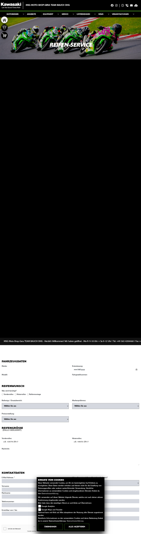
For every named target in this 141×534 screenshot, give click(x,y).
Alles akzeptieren (77, 527)
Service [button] (65, 14)
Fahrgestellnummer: (79, 375)
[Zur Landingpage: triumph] (4, 27)
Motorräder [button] (13, 14)
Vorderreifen (8, 394)
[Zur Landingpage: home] (4, 20)
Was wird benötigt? (9, 391)
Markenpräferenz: (79, 401)
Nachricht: (6, 449)
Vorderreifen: (7, 438)
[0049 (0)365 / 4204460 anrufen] (127, 5)
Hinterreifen (21, 394)
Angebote (31, 14)
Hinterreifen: (77, 438)
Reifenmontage (35, 394)
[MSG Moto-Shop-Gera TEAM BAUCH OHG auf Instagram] (116, 5)
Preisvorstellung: (8, 414)
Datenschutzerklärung (50, 494)
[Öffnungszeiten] (122, 5)
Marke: (4, 366)
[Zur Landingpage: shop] (4, 35)
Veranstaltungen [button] (120, 14)
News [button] (100, 14)
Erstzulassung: (77, 366)
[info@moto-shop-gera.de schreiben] (131, 5)
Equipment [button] (48, 14)
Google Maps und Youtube (52, 510)
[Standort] (136, 5)
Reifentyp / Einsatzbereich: (12, 401)
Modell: (5, 375)
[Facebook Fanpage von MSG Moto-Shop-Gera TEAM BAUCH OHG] (112, 5)
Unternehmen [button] (83, 14)
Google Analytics (48, 506)
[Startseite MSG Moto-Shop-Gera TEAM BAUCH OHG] (11, 5)
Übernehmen (50, 527)
